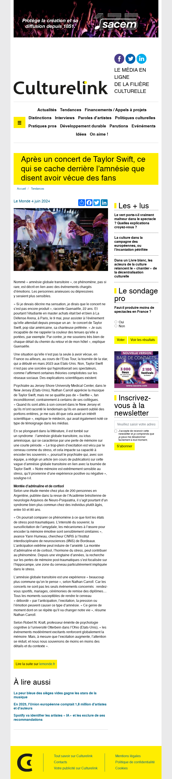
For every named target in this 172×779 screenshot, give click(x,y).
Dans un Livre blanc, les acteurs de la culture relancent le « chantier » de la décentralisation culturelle (135, 269)
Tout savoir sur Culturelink (73, 756)
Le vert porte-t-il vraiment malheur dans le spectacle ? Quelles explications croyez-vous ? (135, 221)
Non (122, 326)
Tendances (70, 110)
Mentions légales (128, 756)
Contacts (60, 762)
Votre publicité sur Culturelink (76, 768)
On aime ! (99, 134)
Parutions (118, 126)
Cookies (121, 768)
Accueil (21, 188)
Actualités (47, 110)
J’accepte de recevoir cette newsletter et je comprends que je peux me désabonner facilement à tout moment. (136, 435)
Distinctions (40, 118)
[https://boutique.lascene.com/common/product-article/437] (136, 369)
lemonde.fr (47, 664)
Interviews (65, 118)
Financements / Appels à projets (116, 110)
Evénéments (144, 126)
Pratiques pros (42, 126)
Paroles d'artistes (95, 118)
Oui (121, 322)
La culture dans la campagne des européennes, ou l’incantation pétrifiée (131, 244)
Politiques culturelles (135, 118)
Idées (81, 134)
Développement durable (83, 126)
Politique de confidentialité (135, 762)
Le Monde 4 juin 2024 (32, 201)
